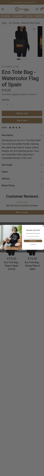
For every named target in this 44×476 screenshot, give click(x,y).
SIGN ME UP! (33, 240)
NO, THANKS (33, 244)
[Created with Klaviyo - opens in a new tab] (22, 250)
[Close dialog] (42, 226)
